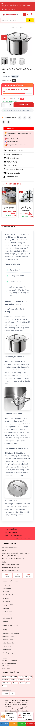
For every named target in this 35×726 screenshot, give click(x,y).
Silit (31, 676)
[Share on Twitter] (24, 117)
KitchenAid (5, 679)
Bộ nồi (22, 27)
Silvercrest (20, 679)
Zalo (12, 693)
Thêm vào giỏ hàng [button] (9, 205)
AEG (3, 682)
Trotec (4, 685)
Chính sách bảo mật (7, 639)
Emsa (27, 682)
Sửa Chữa (31, 723)
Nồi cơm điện (6, 601)
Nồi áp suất (5, 598)
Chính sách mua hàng (8, 636)
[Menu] (24, 14)
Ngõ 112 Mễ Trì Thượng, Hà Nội (10, 564)
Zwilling (15, 76)
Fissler (20, 676)
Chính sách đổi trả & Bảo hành (10, 633)
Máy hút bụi (5, 608)
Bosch (4, 676)
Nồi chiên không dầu (8, 595)
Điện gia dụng (6, 585)
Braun (27, 679)
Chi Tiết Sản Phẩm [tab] (8, 227)
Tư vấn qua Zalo (6, 646)
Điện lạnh (5, 621)
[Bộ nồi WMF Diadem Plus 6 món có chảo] (26, 196)
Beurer (9, 682)
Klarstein (13, 679)
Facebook (5, 693)
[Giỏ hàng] (31, 14)
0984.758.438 (13, 532)
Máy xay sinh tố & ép (7, 605)
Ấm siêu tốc (5, 591)
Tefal (15, 676)
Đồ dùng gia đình (7, 615)
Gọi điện (5, 723)
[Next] (30, 44)
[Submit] (30, 20)
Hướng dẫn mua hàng (8, 643)
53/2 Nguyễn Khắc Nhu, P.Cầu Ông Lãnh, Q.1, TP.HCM (16, 553)
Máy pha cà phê (6, 588)
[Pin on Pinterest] (29, 117)
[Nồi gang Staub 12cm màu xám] (9, 196)
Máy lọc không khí (7, 611)
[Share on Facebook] (19, 117)
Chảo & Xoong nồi (7, 618)
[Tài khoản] (27, 14)
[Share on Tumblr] (8, 122)
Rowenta (15, 682)
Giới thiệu (5, 630)
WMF (26, 676)
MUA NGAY (23, 105)
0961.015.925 (17, 535)
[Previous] (4, 44)
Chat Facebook (6, 649)
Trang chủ (14, 27)
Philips (10, 676)
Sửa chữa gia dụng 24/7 (8, 653)
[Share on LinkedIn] (3, 122)
